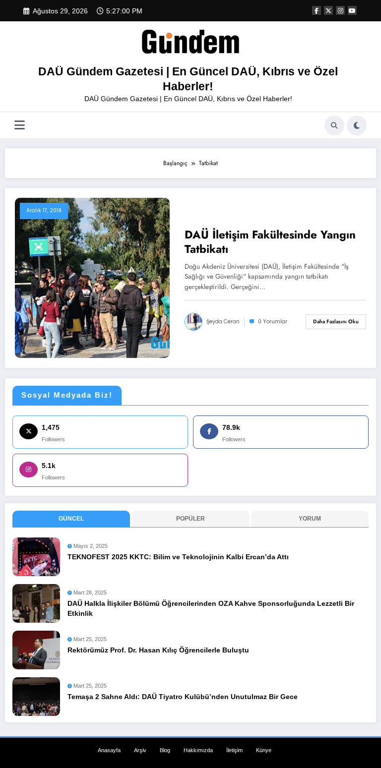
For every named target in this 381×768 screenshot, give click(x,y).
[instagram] (340, 10)
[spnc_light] (357, 125)
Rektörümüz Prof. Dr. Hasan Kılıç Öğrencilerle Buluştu (158, 650)
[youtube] (352, 10)
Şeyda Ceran (223, 321)
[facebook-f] (316, 10)
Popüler (190, 518)
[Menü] (19, 125)
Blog (165, 750)
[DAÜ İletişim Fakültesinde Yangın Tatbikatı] (92, 277)
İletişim (234, 750)
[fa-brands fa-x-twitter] (328, 10)
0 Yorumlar (272, 321)
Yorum (310, 518)
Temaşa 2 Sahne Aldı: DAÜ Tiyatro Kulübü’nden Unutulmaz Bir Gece (182, 697)
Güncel (71, 518)
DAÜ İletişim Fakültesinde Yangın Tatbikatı (270, 242)
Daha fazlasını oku (336, 321)
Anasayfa (109, 750)
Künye (263, 750)
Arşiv (140, 750)
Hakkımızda (198, 750)
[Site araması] (334, 125)
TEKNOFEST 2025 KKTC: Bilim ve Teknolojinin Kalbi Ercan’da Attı (178, 557)
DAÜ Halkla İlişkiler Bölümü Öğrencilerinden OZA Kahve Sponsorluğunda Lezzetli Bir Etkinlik (210, 608)
